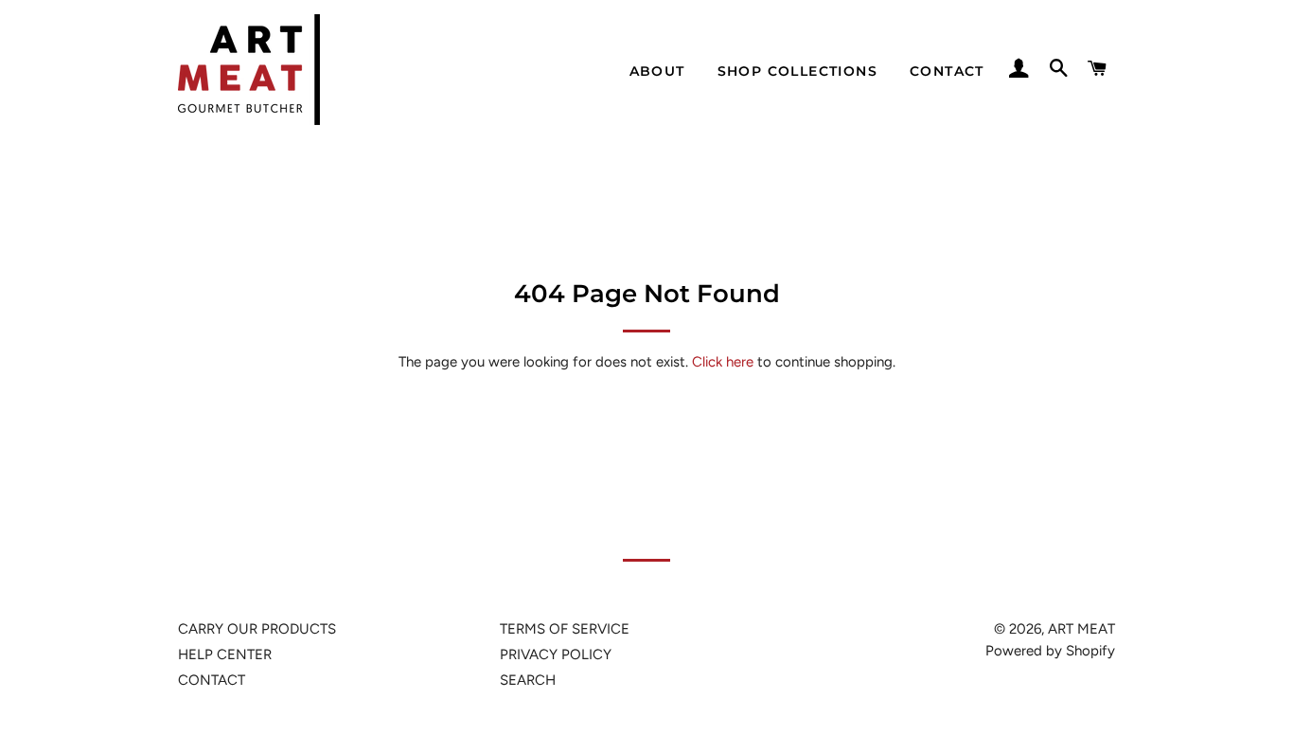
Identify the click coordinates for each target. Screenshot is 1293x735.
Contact (947, 71)
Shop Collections (797, 71)
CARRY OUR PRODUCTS (257, 628)
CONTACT (211, 680)
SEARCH (528, 680)
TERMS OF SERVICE (564, 628)
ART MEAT (1081, 628)
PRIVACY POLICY (555, 654)
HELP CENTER (225, 654)
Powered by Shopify (1050, 650)
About (657, 71)
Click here (722, 361)
